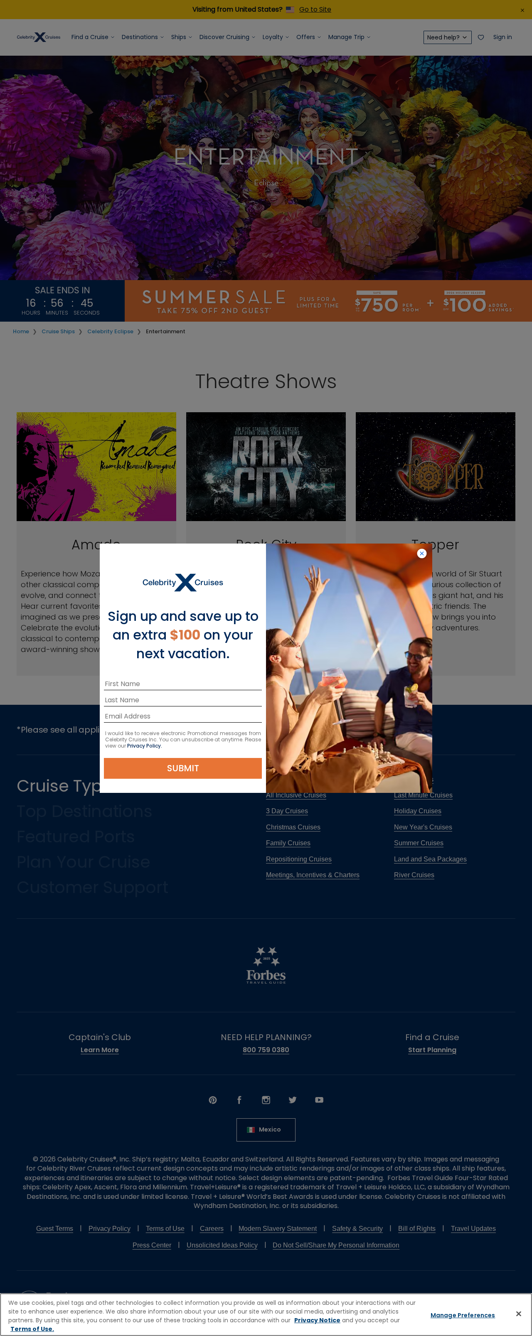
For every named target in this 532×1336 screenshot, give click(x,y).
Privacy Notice (317, 1320)
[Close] (519, 1313)
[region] (266, 1314)
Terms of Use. (32, 1329)
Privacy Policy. (144, 745)
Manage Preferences (463, 1315)
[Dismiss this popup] (422, 554)
